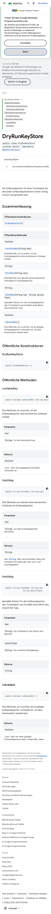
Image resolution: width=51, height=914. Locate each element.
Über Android (8, 894)
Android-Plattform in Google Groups (18, 837)
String (12, 559)
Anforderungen (9, 786)
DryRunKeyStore (13, 223)
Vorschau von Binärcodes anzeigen (17, 795)
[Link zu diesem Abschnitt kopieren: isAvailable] (18, 685)
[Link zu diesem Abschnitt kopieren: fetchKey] (16, 480)
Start (25, 51)
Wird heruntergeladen (11, 791)
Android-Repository (10, 782)
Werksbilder (7, 799)
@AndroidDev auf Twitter (13, 824)
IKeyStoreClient (11, 150)
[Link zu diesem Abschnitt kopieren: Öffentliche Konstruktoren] (46, 346)
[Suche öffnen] (28, 3)
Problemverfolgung (10, 884)
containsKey (11, 248)
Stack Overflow (9, 879)
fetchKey (9, 273)
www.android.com (10, 870)
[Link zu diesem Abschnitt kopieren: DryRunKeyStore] (26, 354)
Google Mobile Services (12, 875)
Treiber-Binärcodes (10, 804)
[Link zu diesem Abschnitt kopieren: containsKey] (20, 388)
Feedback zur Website (37, 898)
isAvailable (11, 322)
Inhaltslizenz (42, 756)
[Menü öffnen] (4, 3)
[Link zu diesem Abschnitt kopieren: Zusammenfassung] (34, 206)
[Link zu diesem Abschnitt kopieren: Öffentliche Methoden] (39, 380)
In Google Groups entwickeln (14, 841)
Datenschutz (18, 898)
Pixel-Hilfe (6, 862)
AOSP (4, 93)
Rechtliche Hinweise (38, 894)
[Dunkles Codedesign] (47, 362)
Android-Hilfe (8, 857)
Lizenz (7, 898)
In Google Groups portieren (14, 846)
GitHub (5, 808)
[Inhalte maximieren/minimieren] (21, 99)
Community (22, 894)
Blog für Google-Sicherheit (13, 833)
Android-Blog (8, 828)
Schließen (25, 43)
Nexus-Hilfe (7, 866)
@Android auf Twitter (11, 820)
